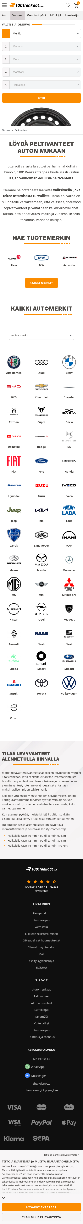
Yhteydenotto (41, 1083)
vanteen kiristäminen (60, 819)
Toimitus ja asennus (41, 1037)
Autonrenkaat (41, 989)
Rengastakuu (41, 913)
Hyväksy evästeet (41, 1207)
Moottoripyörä (36, 15)
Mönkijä (55, 15)
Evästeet (41, 967)
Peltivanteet (41, 996)
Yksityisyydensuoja (41, 961)
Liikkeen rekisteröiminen (41, 934)
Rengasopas (42, 920)
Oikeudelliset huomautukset (41, 940)
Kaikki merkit (41, 283)
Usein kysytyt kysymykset (42, 1090)
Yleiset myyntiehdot (41, 947)
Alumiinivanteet (41, 1003)
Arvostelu (41, 927)
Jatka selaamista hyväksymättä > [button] (61, 1154)
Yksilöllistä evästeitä (41, 1217)
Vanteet (17, 15)
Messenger (38, 1076)
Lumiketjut (72, 15)
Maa (41, 954)
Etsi (41, 98)
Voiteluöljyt (41, 1023)
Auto (5, 15)
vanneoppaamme (13, 808)
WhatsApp (38, 1067)
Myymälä (41, 1016)
